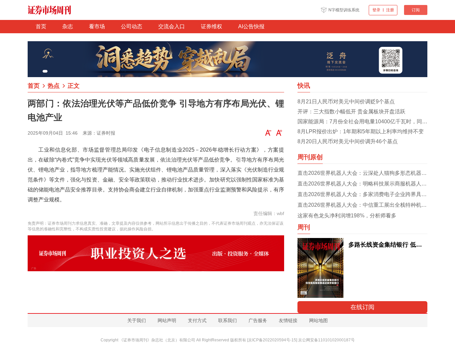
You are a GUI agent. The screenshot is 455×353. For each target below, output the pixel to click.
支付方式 (197, 320)
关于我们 (136, 320)
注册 (390, 10)
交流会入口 (171, 26)
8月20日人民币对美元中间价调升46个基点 (347, 141)
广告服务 (257, 320)
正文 (74, 85)
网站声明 (167, 320)
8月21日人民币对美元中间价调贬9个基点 (346, 101)
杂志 (67, 26)
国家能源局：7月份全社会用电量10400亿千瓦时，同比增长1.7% (362, 121)
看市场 (97, 26)
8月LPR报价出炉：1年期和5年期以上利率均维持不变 (360, 131)
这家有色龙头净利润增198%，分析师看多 (346, 215)
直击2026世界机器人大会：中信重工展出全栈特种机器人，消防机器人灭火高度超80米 (362, 205)
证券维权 (211, 26)
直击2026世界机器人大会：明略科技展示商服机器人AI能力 (362, 183)
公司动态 (131, 26)
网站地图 (318, 320)
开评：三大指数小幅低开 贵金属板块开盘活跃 (351, 111)
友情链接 (288, 320)
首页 (41, 26)
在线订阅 (362, 307)
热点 (54, 85)
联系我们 (227, 320)
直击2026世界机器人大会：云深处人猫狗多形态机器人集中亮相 (362, 173)
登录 (376, 10)
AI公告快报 (251, 26)
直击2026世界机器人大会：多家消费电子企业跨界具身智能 (362, 194)
